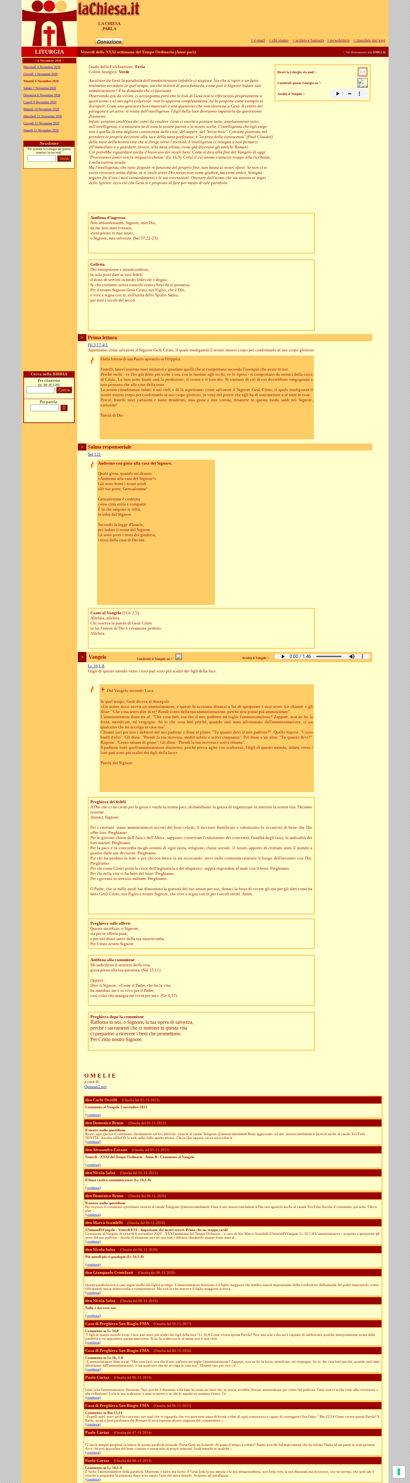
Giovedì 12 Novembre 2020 (41, 123)
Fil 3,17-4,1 (98, 344)
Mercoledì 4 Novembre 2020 (41, 67)
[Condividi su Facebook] (362, 86)
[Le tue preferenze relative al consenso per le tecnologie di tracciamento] (399, 1472)
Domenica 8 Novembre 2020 (41, 95)
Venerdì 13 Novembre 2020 (41, 130)
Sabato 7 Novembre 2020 (39, 88)
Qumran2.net (95, 1086)
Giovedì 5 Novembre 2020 (40, 74)
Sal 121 (94, 454)
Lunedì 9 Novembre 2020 (39, 102)
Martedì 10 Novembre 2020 (41, 109)
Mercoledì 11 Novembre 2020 (42, 116)
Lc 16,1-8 (96, 665)
